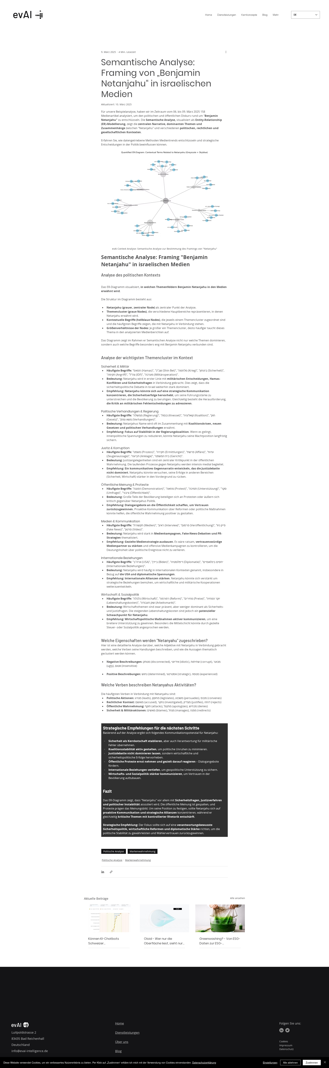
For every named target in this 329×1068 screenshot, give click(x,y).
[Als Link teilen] (111, 872)
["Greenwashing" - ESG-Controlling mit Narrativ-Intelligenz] (220, 918)
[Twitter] (287, 1030)
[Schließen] (325, 1062)
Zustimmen (312, 1062)
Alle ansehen (237, 898)
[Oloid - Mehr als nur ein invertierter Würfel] (164, 918)
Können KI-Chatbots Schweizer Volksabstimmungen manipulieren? (104, 941)
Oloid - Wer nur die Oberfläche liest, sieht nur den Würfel (163, 941)
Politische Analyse (113, 851)
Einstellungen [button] (270, 1062)
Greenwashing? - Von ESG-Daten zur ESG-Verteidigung (219, 941)
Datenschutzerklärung (204, 1062)
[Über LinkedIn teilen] (102, 872)
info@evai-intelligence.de (29, 1051)
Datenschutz (286, 1049)
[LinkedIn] (281, 1030)
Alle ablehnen (290, 1062)
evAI (16, 1024)
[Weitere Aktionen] (226, 52)
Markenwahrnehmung (142, 851)
